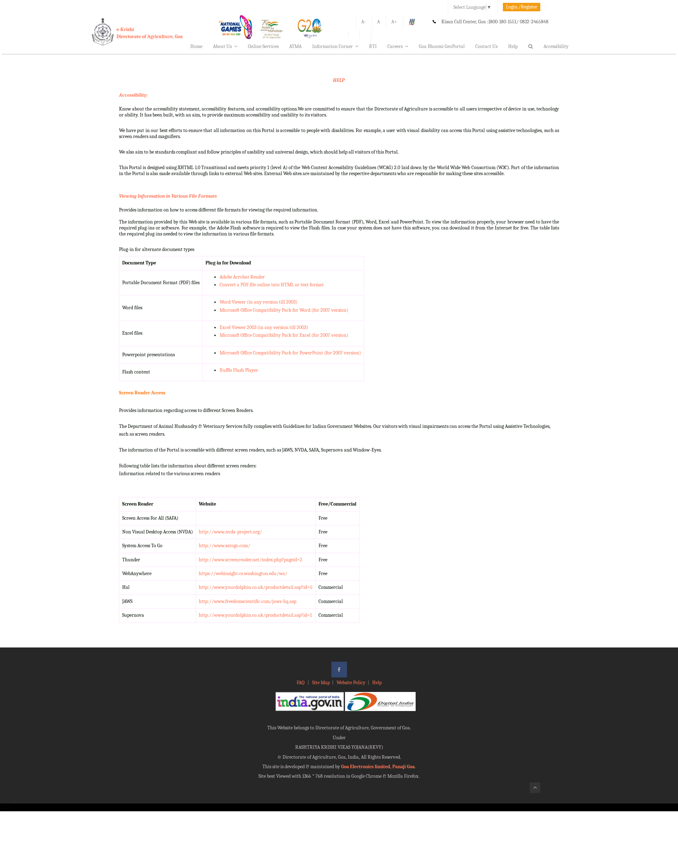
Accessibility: (133, 95)
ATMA (295, 46)
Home (196, 46)
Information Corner (332, 46)
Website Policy (351, 683)
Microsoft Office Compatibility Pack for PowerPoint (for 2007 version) (290, 353)
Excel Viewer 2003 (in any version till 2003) (264, 327)
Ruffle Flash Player (239, 370)
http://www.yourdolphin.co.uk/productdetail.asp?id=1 (255, 615)
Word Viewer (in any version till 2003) (258, 302)
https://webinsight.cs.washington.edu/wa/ (243, 574)
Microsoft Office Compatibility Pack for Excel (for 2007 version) (284, 335)
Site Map (321, 683)
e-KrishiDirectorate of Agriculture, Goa (150, 33)
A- (363, 22)
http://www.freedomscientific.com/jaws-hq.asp (247, 601)
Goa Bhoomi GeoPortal (442, 46)
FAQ (301, 683)
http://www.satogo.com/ (224, 546)
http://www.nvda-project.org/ (230, 532)
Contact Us (486, 46)
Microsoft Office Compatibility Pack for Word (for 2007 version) (284, 310)
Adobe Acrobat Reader (242, 277)
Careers (395, 46)
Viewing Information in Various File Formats (168, 196)
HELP (339, 80)
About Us (222, 46)
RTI (373, 46)
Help (513, 46)
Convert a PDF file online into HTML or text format (272, 285)
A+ (394, 22)
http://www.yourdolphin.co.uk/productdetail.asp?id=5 (256, 587)
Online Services (263, 46)
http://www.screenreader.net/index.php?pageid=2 (250, 560)
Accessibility (556, 46)
